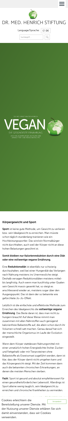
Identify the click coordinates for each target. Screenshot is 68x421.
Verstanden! (57, 401)
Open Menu (62, 4)
